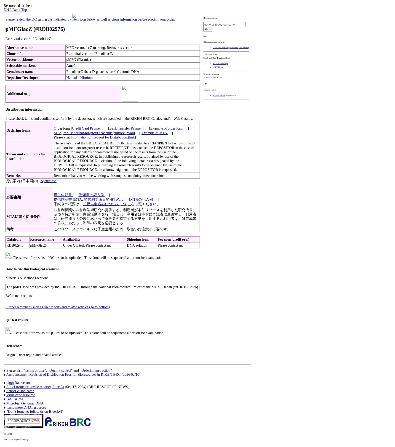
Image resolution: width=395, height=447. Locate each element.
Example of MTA (155, 133)
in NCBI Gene (218, 67)
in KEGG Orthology (220, 64)
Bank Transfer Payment (126, 128)
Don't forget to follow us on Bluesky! (35, 411)
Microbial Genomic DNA (25, 403)
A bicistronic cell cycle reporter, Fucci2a (35, 387)
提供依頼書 (63, 195)
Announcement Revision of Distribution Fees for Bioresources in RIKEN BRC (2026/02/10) (73, 374)
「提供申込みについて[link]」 (107, 204)
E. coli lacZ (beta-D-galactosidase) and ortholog (231, 48)
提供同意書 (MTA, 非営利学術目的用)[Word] (91, 199)
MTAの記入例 (142, 199)
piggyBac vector (18, 383)
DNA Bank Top (15, 10)
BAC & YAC (16, 399)
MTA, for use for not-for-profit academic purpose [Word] (97, 133)
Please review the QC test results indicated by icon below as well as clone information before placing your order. (90, 19)
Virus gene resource (20, 395)
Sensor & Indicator (20, 391)
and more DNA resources (27, 407)
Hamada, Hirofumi (79, 78)
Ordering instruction (95, 370)
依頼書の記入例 (92, 195)
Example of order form (167, 128)
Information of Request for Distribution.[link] (103, 137)
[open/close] (48, 181)
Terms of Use (34, 370)
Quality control (60, 370)
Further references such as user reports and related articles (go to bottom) (57, 307)
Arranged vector (219, 95)
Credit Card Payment (87, 128)
